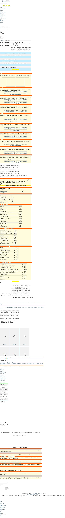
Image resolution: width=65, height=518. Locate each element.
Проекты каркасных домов (1, 304)
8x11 (15, 363)
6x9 (27, 307)
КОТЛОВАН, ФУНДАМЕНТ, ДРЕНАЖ (6, 262)
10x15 (30, 363)
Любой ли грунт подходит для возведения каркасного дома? (10, 471)
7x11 (10, 363)
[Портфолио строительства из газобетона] (10, 438)
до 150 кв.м (10, 362)
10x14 (29, 363)
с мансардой (1, 366)
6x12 (29, 307)
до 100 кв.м (7, 362)
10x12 (27, 363)
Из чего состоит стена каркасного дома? (7, 466)
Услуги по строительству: (3, 372)
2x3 (10, 366)
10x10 (24, 363)
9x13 (23, 363)
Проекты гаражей (2, 503)
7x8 (31, 307)
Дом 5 (2, 113)
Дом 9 (2, 146)
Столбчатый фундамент (3, 192)
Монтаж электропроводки (3, 378)
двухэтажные (4, 362)
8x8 (13, 363)
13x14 (41, 363)
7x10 (33, 307)
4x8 (20, 307)
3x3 (11, 366)
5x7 (22, 307)
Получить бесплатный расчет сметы (15, 69)
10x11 (25, 363)
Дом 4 (2, 104)
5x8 (23, 307)
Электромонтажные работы (3, 514)
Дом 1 (2, 73)
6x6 (25, 307)
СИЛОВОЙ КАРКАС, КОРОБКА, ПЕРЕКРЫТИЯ (7, 246)
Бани (0, 511)
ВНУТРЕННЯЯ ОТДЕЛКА (4, 204)
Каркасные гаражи (2, 373)
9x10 (19, 363)
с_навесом (13, 307)
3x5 (13, 366)
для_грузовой (37, 307)
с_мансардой (18, 307)
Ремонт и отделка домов (2, 507)
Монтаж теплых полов (2, 379)
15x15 (42, 363)
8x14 (18, 363)
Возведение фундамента (2, 376)
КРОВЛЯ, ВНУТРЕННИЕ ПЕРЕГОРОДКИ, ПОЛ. (7, 228)
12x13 (37, 363)
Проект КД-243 (4, 344)
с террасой (8, 366)
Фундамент (1, 32)
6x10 (28, 307)
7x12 (34, 307)
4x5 (16, 307)
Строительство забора (2, 377)
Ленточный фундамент (2, 189)
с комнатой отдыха (5, 366)
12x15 (40, 363)
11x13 (34, 363)
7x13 (12, 363)
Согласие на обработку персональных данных (32, 494)
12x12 (36, 363)
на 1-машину (6, 307)
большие (42, 307)
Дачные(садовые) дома (2, 509)
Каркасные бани (2, 371)
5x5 (21, 307)
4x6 (15, 307)
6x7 (26, 307)
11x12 (33, 363)
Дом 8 (2, 139)
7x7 (30, 307)
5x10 (24, 307)
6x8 (20, 366)
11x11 (32, 363)
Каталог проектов (2, 369)
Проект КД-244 (14, 344)
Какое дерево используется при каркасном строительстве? (9, 456)
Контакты (1, 516)
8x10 (39, 307)
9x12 (22, 363)
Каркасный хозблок (2, 374)
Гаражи (1, 512)
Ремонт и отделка (2, 375)
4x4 (14, 366)
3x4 (12, 366)
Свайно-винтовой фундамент (3, 191)
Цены (0, 515)
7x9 (32, 307)
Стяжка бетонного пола (2, 380)
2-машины (9, 307)
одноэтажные (1, 362)
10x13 (28, 363)
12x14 (38, 363)
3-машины (11, 307)
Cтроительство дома (4, 178)
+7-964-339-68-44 (6, 5)
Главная (1, 501)
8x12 (40, 307)
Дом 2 (2, 87)
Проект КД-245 (24, 344)
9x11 (20, 363)
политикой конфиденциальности (38, 493)
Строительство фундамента (3, 505)
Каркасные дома (2, 370)
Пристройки (1, 513)
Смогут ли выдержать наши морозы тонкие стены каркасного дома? (11, 463)
